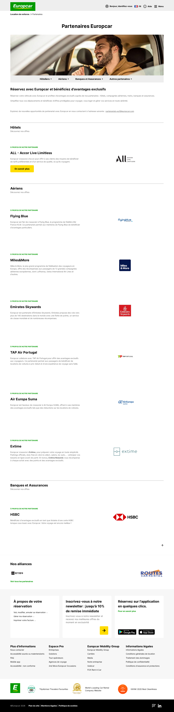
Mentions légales (49, 706)
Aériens (62, 79)
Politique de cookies (68, 706)
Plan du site (34, 706)
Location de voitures (19, 14)
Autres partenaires (120, 79)
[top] (162, 545)
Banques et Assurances (88, 79)
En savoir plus (22, 168)
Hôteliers (45, 79)
